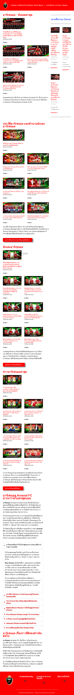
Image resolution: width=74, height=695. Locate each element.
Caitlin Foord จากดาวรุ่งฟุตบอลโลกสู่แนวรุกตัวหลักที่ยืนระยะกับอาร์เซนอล (12, 316)
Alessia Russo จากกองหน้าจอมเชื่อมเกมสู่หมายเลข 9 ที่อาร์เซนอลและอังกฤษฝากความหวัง (33, 290)
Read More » (54, 67)
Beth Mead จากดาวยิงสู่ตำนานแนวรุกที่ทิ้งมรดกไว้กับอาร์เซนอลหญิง (33, 340)
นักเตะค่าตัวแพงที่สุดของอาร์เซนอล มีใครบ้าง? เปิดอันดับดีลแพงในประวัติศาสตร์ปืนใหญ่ (13, 86)
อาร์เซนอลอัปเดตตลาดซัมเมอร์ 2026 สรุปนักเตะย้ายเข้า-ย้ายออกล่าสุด (33, 462)
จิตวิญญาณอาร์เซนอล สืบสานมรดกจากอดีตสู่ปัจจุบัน (13, 144)
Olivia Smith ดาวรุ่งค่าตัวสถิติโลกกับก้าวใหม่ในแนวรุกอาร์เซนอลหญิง (11, 340)
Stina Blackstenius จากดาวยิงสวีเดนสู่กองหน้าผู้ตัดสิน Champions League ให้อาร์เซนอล (12, 265)
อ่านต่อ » (5, 42)
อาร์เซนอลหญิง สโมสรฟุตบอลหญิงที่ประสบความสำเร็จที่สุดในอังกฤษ (13, 216)
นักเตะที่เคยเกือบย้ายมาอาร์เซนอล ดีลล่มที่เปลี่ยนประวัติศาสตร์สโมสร (38, 192)
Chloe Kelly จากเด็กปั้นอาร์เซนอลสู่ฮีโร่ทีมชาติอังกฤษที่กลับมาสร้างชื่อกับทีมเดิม (33, 316)
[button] (64, 680)
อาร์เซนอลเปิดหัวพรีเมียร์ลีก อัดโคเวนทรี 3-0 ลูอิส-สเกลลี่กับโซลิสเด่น (12, 462)
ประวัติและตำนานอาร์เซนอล (25, 5)
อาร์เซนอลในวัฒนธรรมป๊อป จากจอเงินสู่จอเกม (13, 192)
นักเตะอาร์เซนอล (38, 5)
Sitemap (64, 5)
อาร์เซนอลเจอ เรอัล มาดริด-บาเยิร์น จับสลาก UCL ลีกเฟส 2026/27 (11, 389)
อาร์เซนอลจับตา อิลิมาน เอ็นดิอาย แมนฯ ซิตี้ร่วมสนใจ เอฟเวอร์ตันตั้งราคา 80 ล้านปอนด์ (12, 437)
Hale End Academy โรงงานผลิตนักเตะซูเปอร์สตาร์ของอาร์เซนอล (38, 216)
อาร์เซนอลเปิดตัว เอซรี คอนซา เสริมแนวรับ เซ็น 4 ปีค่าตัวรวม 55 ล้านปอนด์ (33, 437)
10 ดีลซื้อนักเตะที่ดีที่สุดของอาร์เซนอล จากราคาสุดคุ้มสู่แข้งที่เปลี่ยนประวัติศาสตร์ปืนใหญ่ (12, 34)
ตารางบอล (58, 5)
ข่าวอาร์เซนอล (50, 5)
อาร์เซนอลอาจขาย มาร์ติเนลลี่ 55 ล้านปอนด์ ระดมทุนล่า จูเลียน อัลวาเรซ (33, 412)
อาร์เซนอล (14, 5)
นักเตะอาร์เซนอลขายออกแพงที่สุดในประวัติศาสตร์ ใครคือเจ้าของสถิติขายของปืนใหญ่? (37, 60)
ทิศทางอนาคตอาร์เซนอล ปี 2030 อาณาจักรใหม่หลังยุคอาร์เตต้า (37, 167)
